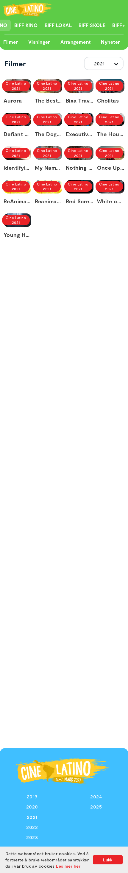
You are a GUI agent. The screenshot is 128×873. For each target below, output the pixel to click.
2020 (32, 806)
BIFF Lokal (58, 25)
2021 (32, 817)
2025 (96, 806)
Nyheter (110, 42)
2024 (96, 796)
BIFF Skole (92, 25)
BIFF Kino (26, 25)
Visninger (39, 42)
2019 (32, 796)
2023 (32, 837)
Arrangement (75, 42)
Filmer (10, 42)
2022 (32, 827)
